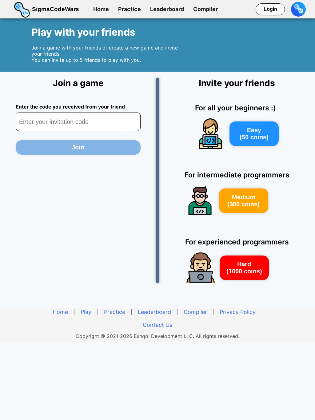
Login (270, 9)
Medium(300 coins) (243, 201)
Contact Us (157, 325)
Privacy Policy (238, 312)
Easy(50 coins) (254, 134)
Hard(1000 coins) (244, 268)
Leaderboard (167, 9)
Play (86, 312)
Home (101, 9)
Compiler (205, 9)
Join (78, 147)
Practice (129, 9)
